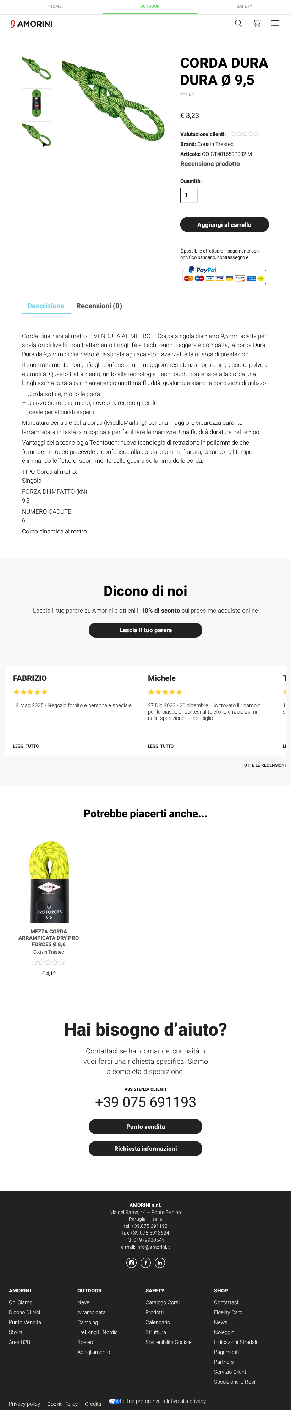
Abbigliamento (93, 1352)
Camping (87, 1322)
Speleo (85, 1342)
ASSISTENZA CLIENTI (145, 1089)
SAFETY (244, 6)
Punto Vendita (25, 1322)
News (220, 1322)
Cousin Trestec (215, 144)
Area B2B (19, 1342)
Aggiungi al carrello (224, 225)
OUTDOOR (150, 6)
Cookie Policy (62, 1404)
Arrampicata (91, 1312)
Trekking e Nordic (97, 1332)
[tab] (45, 306)
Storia (15, 1332)
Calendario (158, 1322)
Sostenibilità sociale (169, 1342)
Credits (93, 1404)
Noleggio (224, 1332)
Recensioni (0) (99, 306)
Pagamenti (226, 1352)
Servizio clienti (230, 1372)
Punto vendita (145, 1126)
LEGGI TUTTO (26, 746)
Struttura (156, 1332)
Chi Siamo (20, 1302)
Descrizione (45, 306)
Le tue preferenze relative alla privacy (163, 1401)
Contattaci (226, 1302)
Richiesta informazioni (145, 1148)
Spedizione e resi (234, 1382)
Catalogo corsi (163, 1302)
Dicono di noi (24, 1312)
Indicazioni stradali (235, 1342)
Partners (224, 1362)
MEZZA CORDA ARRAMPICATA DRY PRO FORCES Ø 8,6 (48, 938)
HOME (55, 6)
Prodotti (155, 1312)
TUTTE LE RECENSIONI (264, 765)
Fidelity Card (228, 1312)
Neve (83, 1302)
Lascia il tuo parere (146, 630)
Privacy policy (24, 1404)
